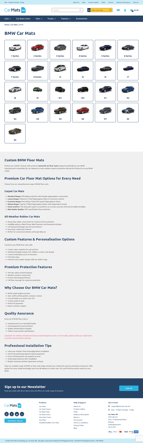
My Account (78, 420)
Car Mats (14, 25)
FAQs (103, 2)
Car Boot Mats (44, 412)
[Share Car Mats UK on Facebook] (12, 414)
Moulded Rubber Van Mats (49, 422)
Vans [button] (38, 18)
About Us (76, 2)
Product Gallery (93, 2)
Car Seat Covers (45, 409)
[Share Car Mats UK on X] (7, 414)
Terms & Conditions (81, 422)
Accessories (81, 18)
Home (7, 25)
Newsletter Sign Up (15, 420)
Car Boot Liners (23, 18)
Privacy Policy (79, 425)
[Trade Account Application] (118, 10)
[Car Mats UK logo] (20, 405)
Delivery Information (123, 2)
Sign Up (129, 388)
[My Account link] (125, 10)
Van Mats (42, 420)
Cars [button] (7, 18)
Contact (110, 2)
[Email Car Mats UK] (22, 414)
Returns (135, 2)
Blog (83, 2)
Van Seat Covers (45, 417)
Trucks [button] (50, 18)
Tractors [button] (65, 18)
